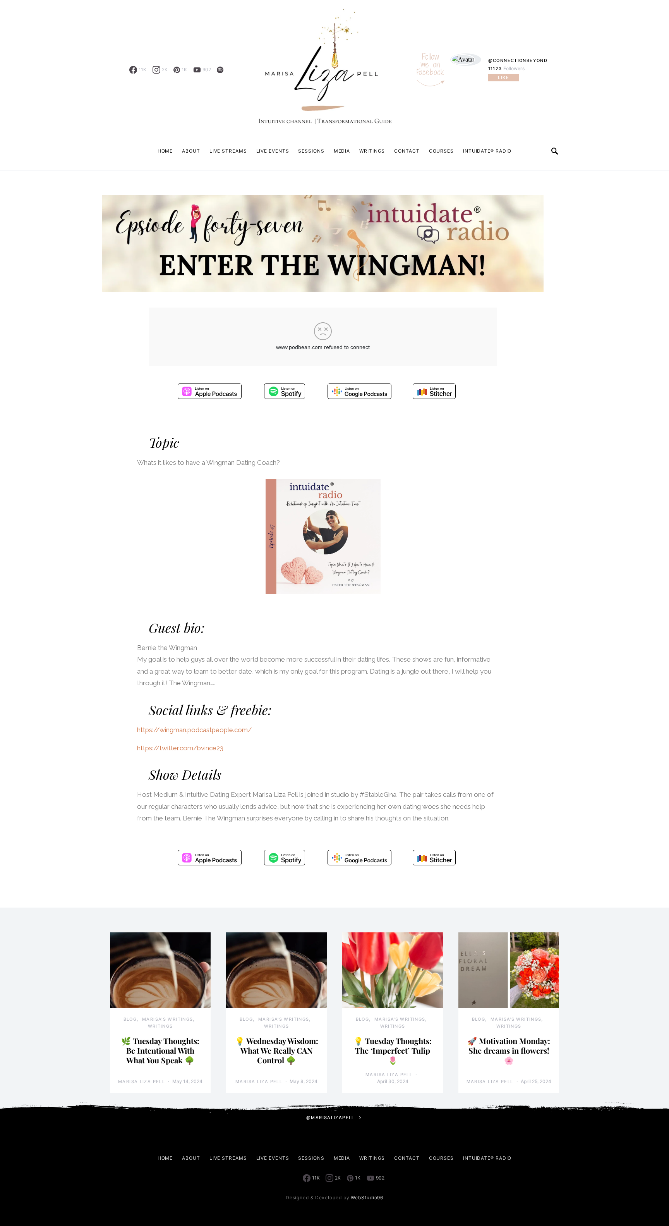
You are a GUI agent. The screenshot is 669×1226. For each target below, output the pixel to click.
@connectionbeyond (517, 60)
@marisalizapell (330, 1117)
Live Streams (228, 151)
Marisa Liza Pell (141, 1081)
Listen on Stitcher (434, 391)
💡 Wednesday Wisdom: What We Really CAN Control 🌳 (276, 1050)
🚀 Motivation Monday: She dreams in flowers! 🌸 (508, 1050)
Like (503, 77)
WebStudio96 (367, 1197)
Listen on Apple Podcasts (210, 391)
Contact (406, 151)
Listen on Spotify (284, 391)
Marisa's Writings (167, 1019)
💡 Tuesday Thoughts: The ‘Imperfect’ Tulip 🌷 (392, 1050)
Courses (441, 151)
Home (165, 151)
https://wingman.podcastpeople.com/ (194, 730)
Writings (372, 151)
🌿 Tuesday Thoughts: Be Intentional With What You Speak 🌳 (160, 1050)
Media (342, 151)
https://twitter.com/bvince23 (180, 748)
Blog (130, 1019)
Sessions (311, 151)
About (191, 151)
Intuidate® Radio (487, 151)
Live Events (272, 151)
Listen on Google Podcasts (359, 391)
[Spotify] (220, 70)
